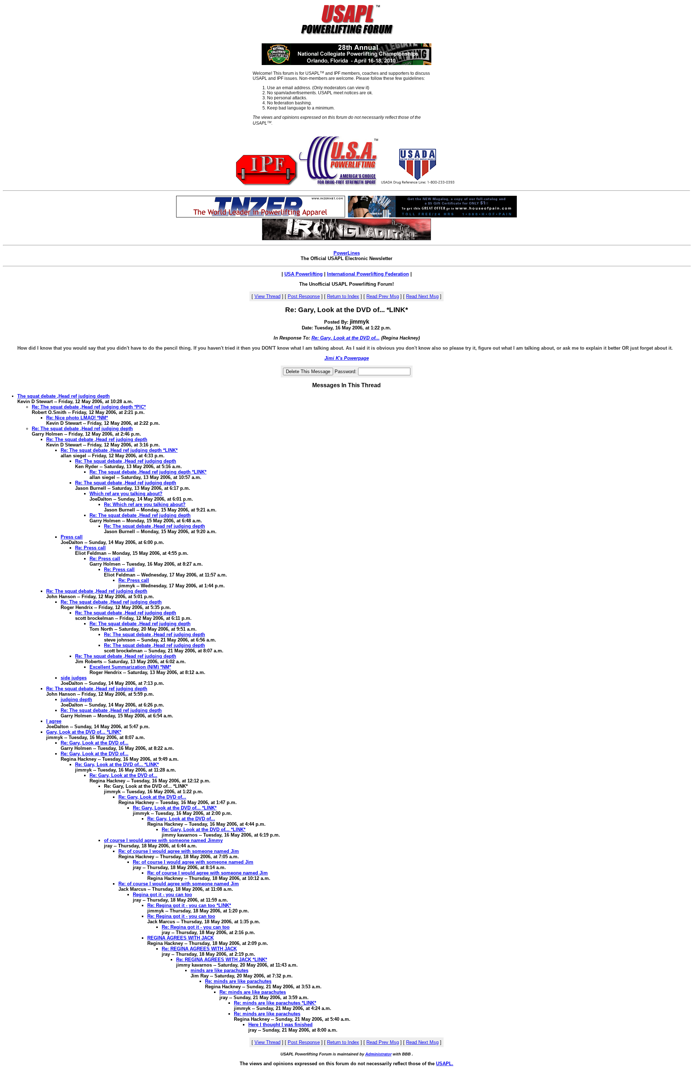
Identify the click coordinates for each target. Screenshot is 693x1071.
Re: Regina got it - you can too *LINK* (189, 905)
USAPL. (444, 1063)
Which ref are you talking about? (126, 493)
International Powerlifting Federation (368, 274)
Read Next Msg (422, 296)
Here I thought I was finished (280, 1024)
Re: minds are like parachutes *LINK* (275, 1003)
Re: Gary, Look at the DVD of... (345, 338)
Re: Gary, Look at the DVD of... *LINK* (117, 764)
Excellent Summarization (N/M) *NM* (130, 667)
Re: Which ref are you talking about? (145, 504)
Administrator (378, 1054)
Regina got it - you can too (162, 894)
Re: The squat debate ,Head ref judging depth (82, 428)
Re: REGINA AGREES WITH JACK (199, 948)
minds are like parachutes (219, 970)
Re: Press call (90, 547)
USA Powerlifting (303, 274)
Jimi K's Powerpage (346, 358)
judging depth (76, 699)
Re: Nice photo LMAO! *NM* (77, 417)
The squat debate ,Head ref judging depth (63, 396)
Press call (72, 537)
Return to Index (343, 296)
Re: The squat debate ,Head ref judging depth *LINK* (119, 450)
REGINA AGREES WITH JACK (180, 938)
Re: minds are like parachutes (238, 981)
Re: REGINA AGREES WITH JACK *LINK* (221, 959)
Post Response (304, 296)
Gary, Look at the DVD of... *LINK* (83, 732)
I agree (53, 721)
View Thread (267, 296)
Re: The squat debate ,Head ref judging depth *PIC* (89, 407)
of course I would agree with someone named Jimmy (163, 840)
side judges (74, 678)
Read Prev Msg (382, 296)
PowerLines (347, 253)
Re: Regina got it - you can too (181, 916)
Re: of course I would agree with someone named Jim (178, 851)
